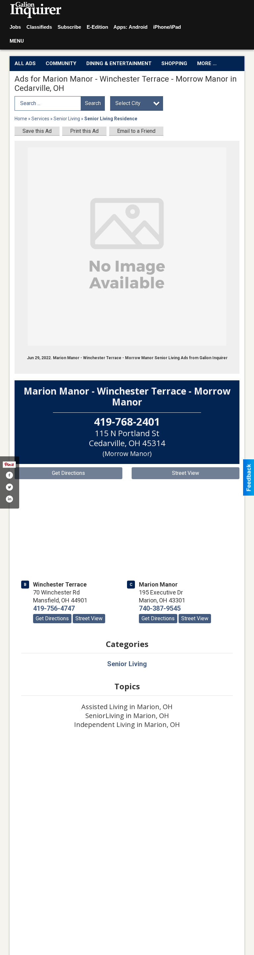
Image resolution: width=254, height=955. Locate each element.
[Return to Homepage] (36, 10)
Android (138, 27)
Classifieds (39, 27)
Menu (17, 41)
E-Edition (97, 27)
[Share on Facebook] (9, 475)
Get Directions (68, 473)
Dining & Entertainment (118, 63)
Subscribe (69, 27)
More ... (207, 63)
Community (61, 63)
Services (40, 118)
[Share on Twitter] (9, 487)
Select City (128, 103)
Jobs (15, 27)
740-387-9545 (160, 608)
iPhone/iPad (167, 27)
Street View (185, 473)
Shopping (174, 63)
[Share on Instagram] (9, 499)
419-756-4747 (54, 608)
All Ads (25, 63)
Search (93, 103)
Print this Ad (84, 131)
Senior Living (67, 118)
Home (21, 118)
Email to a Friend (136, 131)
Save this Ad (37, 131)
